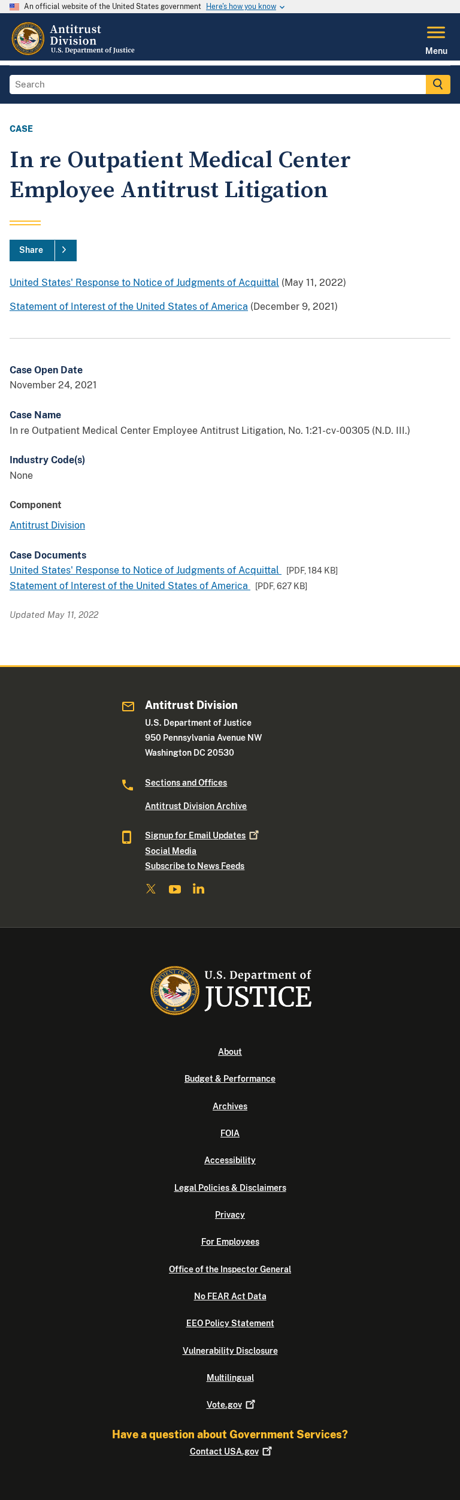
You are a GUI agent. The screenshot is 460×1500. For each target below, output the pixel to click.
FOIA (230, 1133)
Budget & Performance (230, 1078)
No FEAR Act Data (230, 1296)
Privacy (230, 1215)
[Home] (74, 53)
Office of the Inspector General (230, 1269)
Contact (224, 1451)
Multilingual (230, 1378)
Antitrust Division (47, 525)
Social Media (170, 851)
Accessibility (230, 1160)
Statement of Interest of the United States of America (129, 306)
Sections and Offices (186, 782)
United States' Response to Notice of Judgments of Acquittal (144, 282)
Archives (230, 1106)
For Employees (230, 1242)
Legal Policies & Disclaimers (230, 1188)
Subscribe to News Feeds (194, 866)
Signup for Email (195, 835)
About (230, 1052)
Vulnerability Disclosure (230, 1351)
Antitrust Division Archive (196, 806)
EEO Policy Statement (230, 1323)
